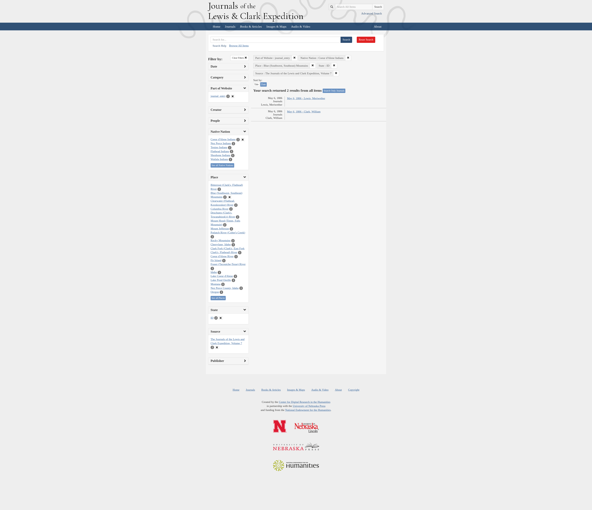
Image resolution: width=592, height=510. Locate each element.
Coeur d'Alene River (222, 256)
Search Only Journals (334, 90)
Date (263, 84)
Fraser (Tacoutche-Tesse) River (228, 264)
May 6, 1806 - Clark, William (304, 111)
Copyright (353, 389)
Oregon (215, 291)
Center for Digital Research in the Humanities (304, 401)
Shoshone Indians (220, 155)
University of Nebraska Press (309, 406)
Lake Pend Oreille (221, 280)
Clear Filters (238, 58)
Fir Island (216, 260)
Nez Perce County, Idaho (225, 288)
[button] (294, 58)
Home (216, 26)
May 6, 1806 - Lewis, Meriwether (306, 98)
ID (212, 317)
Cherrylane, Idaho (221, 244)
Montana (215, 284)
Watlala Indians (219, 159)
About (378, 26)
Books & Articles (251, 26)
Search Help (219, 45)
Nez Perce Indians (221, 143)
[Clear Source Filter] (217, 347)
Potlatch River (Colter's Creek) (228, 232)
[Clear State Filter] (220, 318)
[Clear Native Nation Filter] (242, 139)
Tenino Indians (219, 147)
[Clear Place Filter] (229, 197)
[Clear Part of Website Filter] (232, 96)
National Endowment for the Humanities (308, 410)
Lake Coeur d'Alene (222, 276)
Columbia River (219, 208)
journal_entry (218, 96)
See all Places (218, 298)
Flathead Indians (220, 151)
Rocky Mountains (220, 240)
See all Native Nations (222, 165)
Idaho (214, 272)
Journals (230, 26)
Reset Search (366, 39)
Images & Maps (276, 26)
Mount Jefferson (220, 228)
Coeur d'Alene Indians (223, 139)
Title (256, 84)
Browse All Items (239, 45)
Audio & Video (300, 26)
